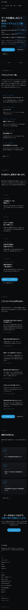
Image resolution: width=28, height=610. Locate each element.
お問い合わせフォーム (5, 598)
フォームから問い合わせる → (8, 49)
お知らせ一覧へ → (6, 498)
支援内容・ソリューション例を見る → (9, 279)
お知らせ (15, 5)
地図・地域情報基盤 (5, 587)
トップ (3, 5)
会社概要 (19, 5)
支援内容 (7, 5)
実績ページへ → (6, 156)
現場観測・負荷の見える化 (6, 581)
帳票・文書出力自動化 (5, 583)
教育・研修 (3, 589)
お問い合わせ (4, 8)
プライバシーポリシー (5, 600)
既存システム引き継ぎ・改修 (6, 585)
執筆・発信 (3, 592)
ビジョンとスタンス (4, 560)
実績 (11, 5)
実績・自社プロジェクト (5, 562)
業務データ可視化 (4, 579)
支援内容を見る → (20, 49)
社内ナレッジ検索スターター (6, 577)
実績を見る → (5, 53)
